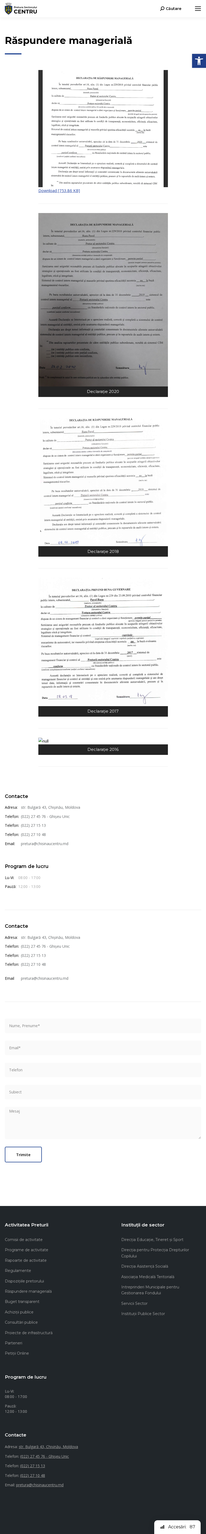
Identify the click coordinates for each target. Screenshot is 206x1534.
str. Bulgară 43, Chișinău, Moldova (50, 807)
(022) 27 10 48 (33, 834)
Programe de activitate (26, 1249)
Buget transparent (22, 1301)
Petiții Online (17, 1353)
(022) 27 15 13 (33, 825)
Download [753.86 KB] (59, 190)
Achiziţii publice (19, 1312)
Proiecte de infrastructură (29, 1332)
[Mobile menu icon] (198, 8)
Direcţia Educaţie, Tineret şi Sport (152, 1239)
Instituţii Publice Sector (143, 1313)
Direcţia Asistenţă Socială (144, 1266)
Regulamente (18, 1270)
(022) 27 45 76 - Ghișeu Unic (45, 816)
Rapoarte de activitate (26, 1260)
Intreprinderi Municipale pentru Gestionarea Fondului (150, 1290)
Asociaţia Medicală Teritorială (147, 1276)
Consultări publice (21, 1322)
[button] (199, 61)
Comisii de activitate (24, 1239)
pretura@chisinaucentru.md (44, 843)
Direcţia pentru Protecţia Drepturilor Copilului (155, 1252)
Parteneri (13, 1343)
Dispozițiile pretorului (24, 1281)
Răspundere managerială (28, 1291)
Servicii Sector (134, 1303)
